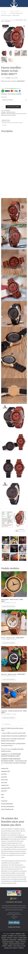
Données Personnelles (14, 914)
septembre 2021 (5, 771)
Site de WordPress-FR (7, 809)
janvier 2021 (4, 780)
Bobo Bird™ (21, 81)
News (2, 797)
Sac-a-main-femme (20, 936)
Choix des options (8, 606)
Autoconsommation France (16, 944)
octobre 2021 (4, 768)
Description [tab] (6, 120)
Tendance (13, 115)
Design (13, 113)
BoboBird (5, 940)
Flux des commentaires (7, 806)
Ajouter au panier (13, 106)
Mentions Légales (14, 912)
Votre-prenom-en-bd (19, 946)
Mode (2, 115)
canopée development (8, 942)
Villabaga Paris (21, 940)
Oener (15, 938)
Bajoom (17, 942)
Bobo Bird (9, 112)
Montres (13, 20)
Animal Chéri (12, 940)
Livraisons (14, 917)
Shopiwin (18, 934)
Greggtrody (4, 754)
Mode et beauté (8, 20)
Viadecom (21, 948)
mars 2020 (4, 782)
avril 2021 (4, 774)
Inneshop (10, 936)
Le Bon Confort (22, 938)
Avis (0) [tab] (4, 125)
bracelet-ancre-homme (10, 948)
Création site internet (14, 927)
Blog (2, 794)
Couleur (4, 97)
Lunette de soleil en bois (20, 113)
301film (4, 946)
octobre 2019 (4, 785)
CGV (14, 915)
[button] (2, 3)
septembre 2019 (5, 788)
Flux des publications (7, 804)
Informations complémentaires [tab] (12, 122)
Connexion (4, 801)
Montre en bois (7, 115)
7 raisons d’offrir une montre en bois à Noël (13, 733)
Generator (10, 938)
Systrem (12, 934)
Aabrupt (3, 938)
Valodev (10, 946)
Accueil (2, 20)
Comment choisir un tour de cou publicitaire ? (14, 736)
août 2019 (4, 791)
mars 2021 (4, 777)
